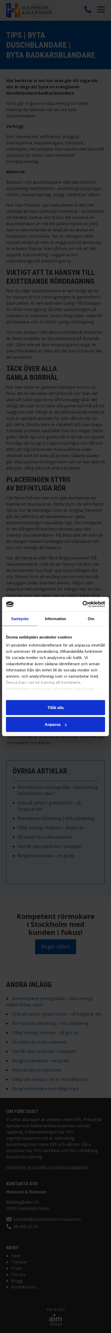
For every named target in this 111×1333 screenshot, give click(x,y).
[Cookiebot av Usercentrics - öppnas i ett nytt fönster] (82, 604)
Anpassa (52, 724)
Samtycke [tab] (20, 618)
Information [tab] (55, 618)
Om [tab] (91, 618)
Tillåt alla (55, 707)
